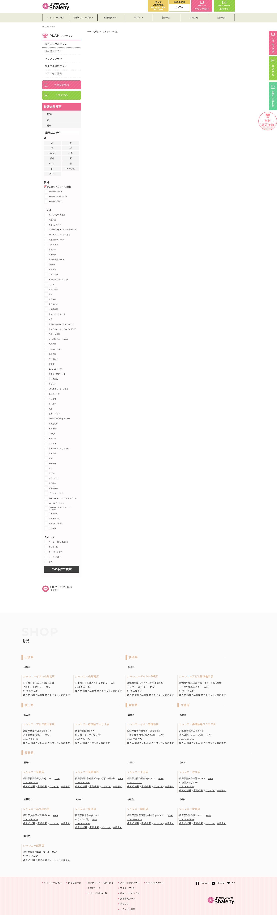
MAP (48, 687)
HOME (45, 27)
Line (233, 882)
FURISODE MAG (154, 882)
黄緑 (52, 158)
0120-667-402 (186, 786)
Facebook (204, 883)
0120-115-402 (30, 856)
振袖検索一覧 (74, 882)
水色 (71, 153)
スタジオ (54, 695)
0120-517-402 (186, 819)
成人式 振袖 (29, 695)
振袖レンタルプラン (56, 44)
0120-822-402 (82, 782)
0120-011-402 (134, 738)
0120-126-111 (186, 738)
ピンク (52, 163)
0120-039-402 (134, 819)
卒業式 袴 (42, 695)
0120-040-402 (82, 738)
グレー (52, 174)
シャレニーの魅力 (52, 882)
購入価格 (51, 187)
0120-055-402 (82, 687)
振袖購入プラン (53, 51)
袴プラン (124, 904)
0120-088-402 (82, 823)
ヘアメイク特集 (53, 73)
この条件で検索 (61, 569)
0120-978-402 (30, 691)
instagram (220, 883)
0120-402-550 (134, 691)
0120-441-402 (30, 819)
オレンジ (52, 153)
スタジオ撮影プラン (56, 66)
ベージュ (71, 168)
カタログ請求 (201, 7)
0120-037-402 (30, 782)
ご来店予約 (61, 95)
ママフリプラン (53, 58)
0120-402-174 (134, 782)
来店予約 (224, 7)
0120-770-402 (186, 691)
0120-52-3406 (30, 738)
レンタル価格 (65, 187)
